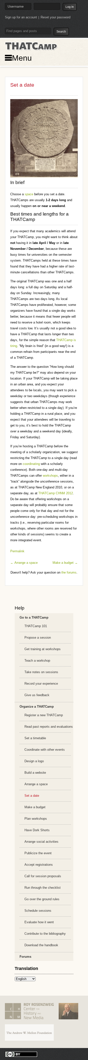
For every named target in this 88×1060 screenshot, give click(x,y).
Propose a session (37, 637)
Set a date (31, 795)
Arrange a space (36, 784)
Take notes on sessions (41, 672)
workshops (50, 475)
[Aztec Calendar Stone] (44, 138)
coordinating (31, 464)
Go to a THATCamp (34, 617)
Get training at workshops (42, 649)
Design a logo (34, 761)
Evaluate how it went (39, 922)
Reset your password (55, 17)
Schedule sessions (37, 910)
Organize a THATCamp (37, 706)
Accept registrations (38, 864)
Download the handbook (41, 945)
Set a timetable (35, 738)
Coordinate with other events (44, 749)
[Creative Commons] (21, 1054)
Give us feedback (36, 695)
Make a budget (34, 807)
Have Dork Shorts (37, 830)
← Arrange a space (24, 563)
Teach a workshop (37, 660)
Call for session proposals (42, 876)
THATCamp (32, 46)
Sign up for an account (21, 17)
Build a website (35, 772)
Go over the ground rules (41, 899)
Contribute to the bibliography (45, 933)
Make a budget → (65, 563)
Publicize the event (38, 853)
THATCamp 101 (35, 626)
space (29, 194)
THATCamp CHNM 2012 (55, 493)
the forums (69, 572)
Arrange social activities (41, 841)
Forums (25, 956)
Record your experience (41, 683)
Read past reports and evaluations (48, 726)
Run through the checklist (42, 887)
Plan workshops (35, 818)
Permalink (17, 551)
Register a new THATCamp (43, 715)
